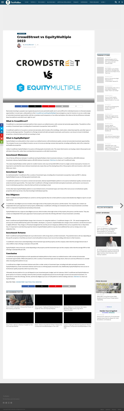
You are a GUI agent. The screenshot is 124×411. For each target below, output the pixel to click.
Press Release (94, 2)
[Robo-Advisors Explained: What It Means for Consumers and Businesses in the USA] (49, 320)
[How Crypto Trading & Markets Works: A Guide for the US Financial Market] (49, 302)
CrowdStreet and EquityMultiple (46, 113)
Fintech (33, 2)
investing (39, 282)
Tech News (41, 2)
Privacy (114, 409)
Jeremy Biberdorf (29, 44)
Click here (53, 160)
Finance (75, 2)
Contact (108, 409)
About (102, 409)
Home (26, 2)
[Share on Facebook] (21, 106)
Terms (119, 409)
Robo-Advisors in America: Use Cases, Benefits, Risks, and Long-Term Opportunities (75, 308)
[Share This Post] (35, 106)
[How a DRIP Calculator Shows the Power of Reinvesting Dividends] (20, 302)
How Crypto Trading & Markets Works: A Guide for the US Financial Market (47, 307)
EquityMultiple (30, 282)
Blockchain (51, 2)
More (103, 2)
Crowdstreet (20, 282)
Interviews (84, 2)
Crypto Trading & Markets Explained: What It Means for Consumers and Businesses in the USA (77, 326)
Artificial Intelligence (64, 2)
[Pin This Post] (48, 106)
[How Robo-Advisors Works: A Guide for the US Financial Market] (20, 320)
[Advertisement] (62, 17)
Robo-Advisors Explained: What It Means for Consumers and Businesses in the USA (48, 325)
